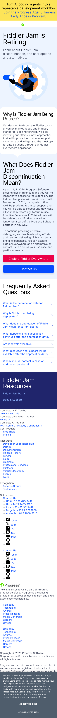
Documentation (12, 449)
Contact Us (29, 269)
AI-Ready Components (29, 425)
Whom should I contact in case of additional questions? (23, 363)
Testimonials (10, 489)
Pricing (7, 434)
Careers (7, 619)
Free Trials (9, 431)
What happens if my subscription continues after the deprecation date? (26, 335)
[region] (28, 695)
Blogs (6, 458)
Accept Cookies (28, 704)
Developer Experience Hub (18, 443)
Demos (7, 446)
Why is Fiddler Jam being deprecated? (18, 315)
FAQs (6, 476)
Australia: (21, 513)
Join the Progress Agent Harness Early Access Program (30, 14)
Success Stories (12, 486)
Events (7, 473)
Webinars (8, 461)
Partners (8, 467)
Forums (7, 455)
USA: (19, 501)
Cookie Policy (25, 691)
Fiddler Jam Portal (14, 393)
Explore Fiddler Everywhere (28, 259)
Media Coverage (12, 616)
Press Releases (11, 613)
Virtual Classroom (13, 470)
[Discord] (8, 544)
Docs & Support (12, 399)
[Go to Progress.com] (10, 586)
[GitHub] (8, 540)
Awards (7, 610)
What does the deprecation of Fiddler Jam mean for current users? (26, 325)
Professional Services (15, 464)
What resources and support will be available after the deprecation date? (25, 352)
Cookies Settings (28, 712)
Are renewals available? (17, 343)
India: (19, 507)
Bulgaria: (21, 510)
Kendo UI (5, 419)
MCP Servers (7, 425)
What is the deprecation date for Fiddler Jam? (23, 305)
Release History (12, 452)
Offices (7, 622)
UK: (19, 504)
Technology (9, 607)
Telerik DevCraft (9, 413)
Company (8, 604)
